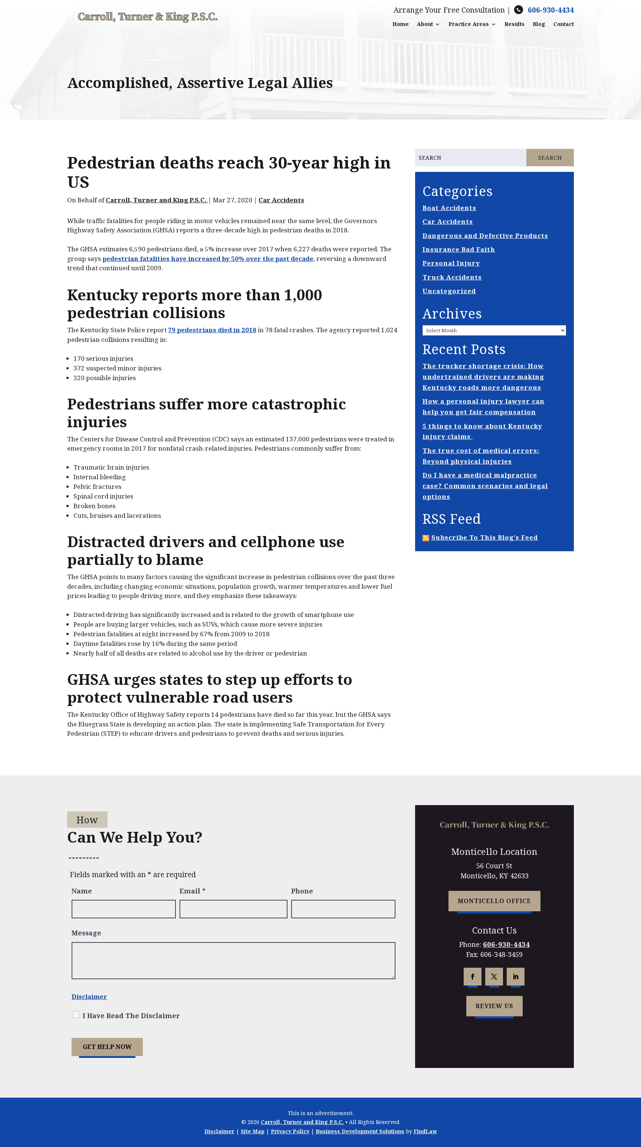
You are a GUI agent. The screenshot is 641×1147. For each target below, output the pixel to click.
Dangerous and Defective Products (485, 235)
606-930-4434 (551, 10)
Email (193, 890)
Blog (539, 24)
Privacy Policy (290, 1131)
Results (514, 24)
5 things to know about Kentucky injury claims (482, 431)
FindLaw (425, 1131)
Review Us (494, 1006)
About (425, 24)
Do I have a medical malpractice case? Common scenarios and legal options (485, 486)
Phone (302, 890)
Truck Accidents (452, 277)
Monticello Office (494, 901)
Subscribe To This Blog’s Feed (484, 537)
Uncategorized (449, 291)
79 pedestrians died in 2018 (212, 330)
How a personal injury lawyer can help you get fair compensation (484, 406)
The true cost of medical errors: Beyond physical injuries (481, 455)
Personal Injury (451, 263)
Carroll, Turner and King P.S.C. (157, 200)
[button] (633, 1093)
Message (86, 932)
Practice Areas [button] (468, 24)
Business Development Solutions (360, 1131)
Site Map (252, 1131)
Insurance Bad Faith (459, 249)
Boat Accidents (449, 207)
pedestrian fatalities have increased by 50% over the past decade (207, 258)
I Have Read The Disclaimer (131, 1015)
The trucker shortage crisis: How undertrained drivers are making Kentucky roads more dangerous (483, 377)
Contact (563, 24)
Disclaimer (89, 996)
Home (400, 24)
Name (82, 890)
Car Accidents (281, 200)
